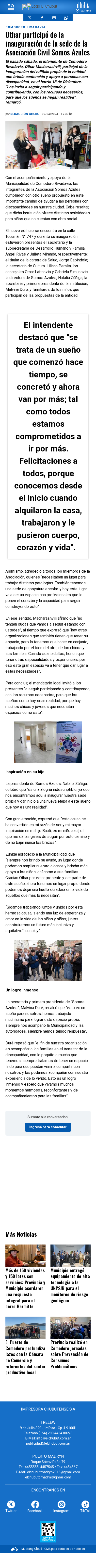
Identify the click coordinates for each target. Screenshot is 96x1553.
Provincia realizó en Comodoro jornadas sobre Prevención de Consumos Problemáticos (69, 1354)
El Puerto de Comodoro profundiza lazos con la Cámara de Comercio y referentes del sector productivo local (25, 1357)
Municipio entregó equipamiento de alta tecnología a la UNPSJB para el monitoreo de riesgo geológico (70, 1285)
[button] (83, 7)
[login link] (25, 7)
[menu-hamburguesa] (11, 7)
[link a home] (42, 6)
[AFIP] (48, 1531)
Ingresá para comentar (48, 1127)
